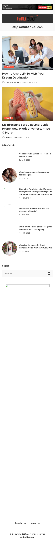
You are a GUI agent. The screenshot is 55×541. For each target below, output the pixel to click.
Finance (9, 67)
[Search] (49, 18)
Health (8, 118)
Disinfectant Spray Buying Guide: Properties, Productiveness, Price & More (26, 128)
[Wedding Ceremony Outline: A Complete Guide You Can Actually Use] (9, 248)
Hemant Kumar (13, 82)
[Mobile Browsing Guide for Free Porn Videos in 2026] (9, 157)
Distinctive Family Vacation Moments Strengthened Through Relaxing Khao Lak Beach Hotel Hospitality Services (35, 191)
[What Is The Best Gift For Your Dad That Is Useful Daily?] (9, 212)
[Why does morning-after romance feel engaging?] (9, 175)
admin (9, 137)
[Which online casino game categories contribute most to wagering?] (9, 230)
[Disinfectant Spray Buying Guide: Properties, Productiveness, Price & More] (27, 104)
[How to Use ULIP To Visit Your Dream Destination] (27, 53)
